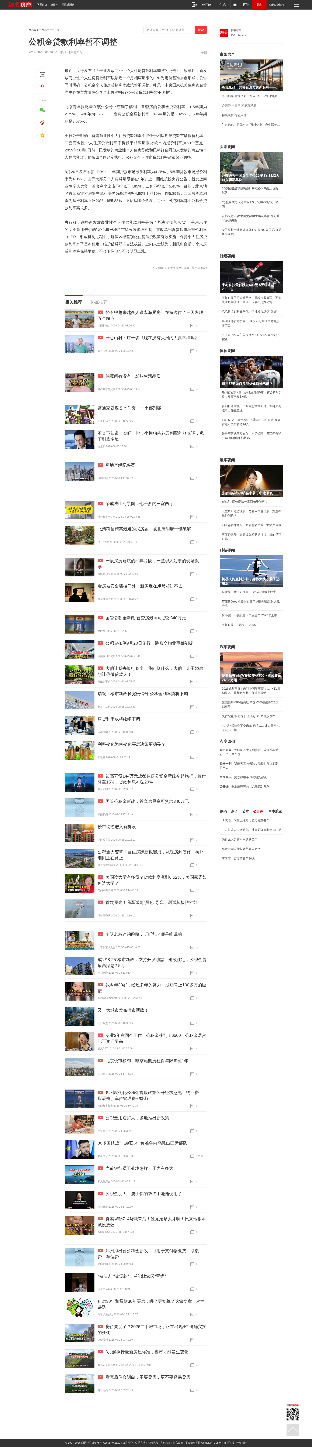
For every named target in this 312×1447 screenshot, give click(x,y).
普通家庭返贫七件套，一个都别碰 (129, 408)
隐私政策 (178, 1442)
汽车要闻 (227, 647)
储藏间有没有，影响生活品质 (133, 376)
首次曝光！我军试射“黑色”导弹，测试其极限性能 (151, 902)
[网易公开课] (207, 4)
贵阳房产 (227, 54)
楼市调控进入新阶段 (117, 826)
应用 (53, 4)
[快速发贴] (42, 74)
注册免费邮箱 (276, 4)
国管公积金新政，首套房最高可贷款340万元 (147, 801)
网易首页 (42, 4)
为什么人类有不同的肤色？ (239, 839)
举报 (204, 52)
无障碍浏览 (68, 4)
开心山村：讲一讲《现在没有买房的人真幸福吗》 (152, 337)
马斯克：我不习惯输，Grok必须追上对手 (249, 592)
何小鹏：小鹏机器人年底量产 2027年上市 (249, 615)
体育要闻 (227, 351)
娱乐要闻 (227, 460)
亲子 (234, 811)
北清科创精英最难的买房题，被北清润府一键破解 (144, 529)
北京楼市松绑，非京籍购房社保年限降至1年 (146, 1060)
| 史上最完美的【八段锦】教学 (245, 786)
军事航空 (275, 811)
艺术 (245, 811)
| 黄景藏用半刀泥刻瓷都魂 (243, 777)
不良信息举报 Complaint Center (203, 1442)
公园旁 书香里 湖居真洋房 (239, 105)
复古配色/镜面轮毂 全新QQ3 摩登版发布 (248, 716)
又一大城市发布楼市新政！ (123, 1010)
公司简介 (128, 1442)
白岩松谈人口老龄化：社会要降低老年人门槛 (251, 829)
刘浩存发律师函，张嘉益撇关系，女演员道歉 (251, 525)
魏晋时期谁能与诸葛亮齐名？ (241, 849)
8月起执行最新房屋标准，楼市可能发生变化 (146, 1352)
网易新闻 (236, 30)
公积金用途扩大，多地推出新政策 (137, 1117)
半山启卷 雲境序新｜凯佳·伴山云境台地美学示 (251, 96)
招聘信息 (153, 1442)
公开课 (258, 811)
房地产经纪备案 (120, 465)
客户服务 (165, 1442)
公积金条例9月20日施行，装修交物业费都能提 (149, 643)
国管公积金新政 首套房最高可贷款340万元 (145, 618)
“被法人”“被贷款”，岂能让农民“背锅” (132, 1276)
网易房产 (47, 29)
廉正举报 (229, 1442)
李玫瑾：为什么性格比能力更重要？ (245, 820)
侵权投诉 (241, 1442)
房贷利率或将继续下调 (119, 719)
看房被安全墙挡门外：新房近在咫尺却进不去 (140, 586)
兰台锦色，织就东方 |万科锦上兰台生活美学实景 (251, 124)
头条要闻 (227, 147)
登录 (259, 4)
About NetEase (111, 1442)
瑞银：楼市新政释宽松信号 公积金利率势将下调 (143, 693)
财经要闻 (227, 256)
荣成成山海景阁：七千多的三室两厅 (139, 503)
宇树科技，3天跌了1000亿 (239, 625)
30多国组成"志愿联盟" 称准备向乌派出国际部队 (142, 1143)
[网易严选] (222, 4)
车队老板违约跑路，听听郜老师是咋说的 (143, 934)
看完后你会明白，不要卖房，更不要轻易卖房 (147, 1377)
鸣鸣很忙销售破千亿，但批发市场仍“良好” (249, 311)
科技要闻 (227, 550)
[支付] (235, 4)
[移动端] (194, 4)
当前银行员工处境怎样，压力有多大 (139, 1168)
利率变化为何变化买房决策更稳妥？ (132, 744)
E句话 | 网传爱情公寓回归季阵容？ (245, 501)
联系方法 (140, 1442)
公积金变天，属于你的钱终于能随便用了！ (145, 1193)
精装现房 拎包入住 (234, 115)
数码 (223, 811)
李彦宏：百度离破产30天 (238, 858)
